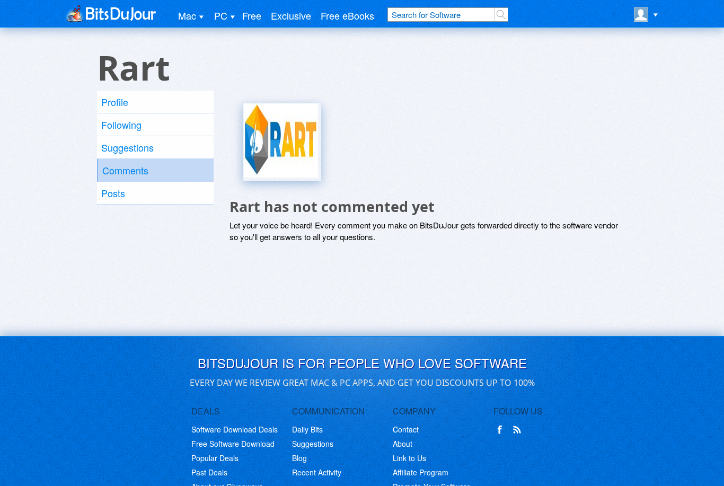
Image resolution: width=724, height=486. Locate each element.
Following (121, 124)
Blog (299, 458)
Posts (113, 193)
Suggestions (127, 147)
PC (220, 15)
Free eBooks (347, 15)
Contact (406, 429)
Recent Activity (316, 472)
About (402, 443)
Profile (114, 102)
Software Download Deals (234, 429)
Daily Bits (307, 429)
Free (251, 15)
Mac (187, 15)
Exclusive (291, 15)
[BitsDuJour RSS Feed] (518, 430)
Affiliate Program (420, 472)
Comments (125, 170)
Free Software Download (233, 443)
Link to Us (409, 458)
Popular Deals (215, 458)
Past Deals (209, 472)
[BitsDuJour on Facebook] (501, 430)
